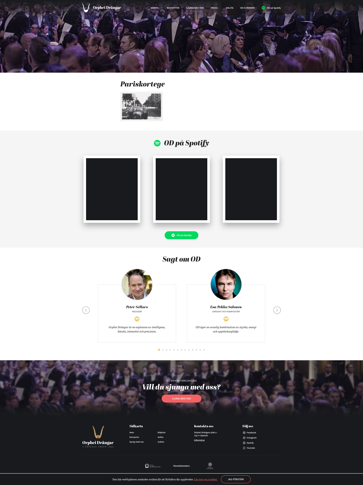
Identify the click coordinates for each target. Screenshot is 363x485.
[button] (159, 350)
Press (214, 7)
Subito (161, 441)
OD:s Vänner (247, 7)
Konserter (173, 7)
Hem (131, 432)
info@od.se (199, 440)
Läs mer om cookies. (206, 479)
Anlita (229, 7)
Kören (154, 7)
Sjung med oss (195, 7)
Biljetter (162, 432)
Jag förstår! (236, 479)
